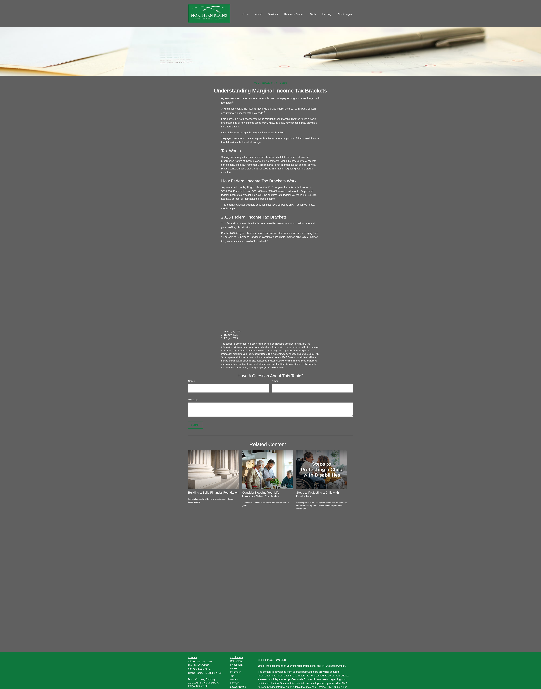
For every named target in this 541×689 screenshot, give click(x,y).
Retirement (236, 661)
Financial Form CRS (274, 660)
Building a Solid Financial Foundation (213, 492)
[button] (245, 14)
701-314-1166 (204, 661)
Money (234, 679)
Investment (236, 664)
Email (275, 381)
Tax (232, 675)
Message (193, 399)
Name (191, 381)
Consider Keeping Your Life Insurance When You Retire (260, 494)
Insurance (235, 672)
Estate (233, 668)
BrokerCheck (337, 665)
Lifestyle (234, 683)
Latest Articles (238, 686)
